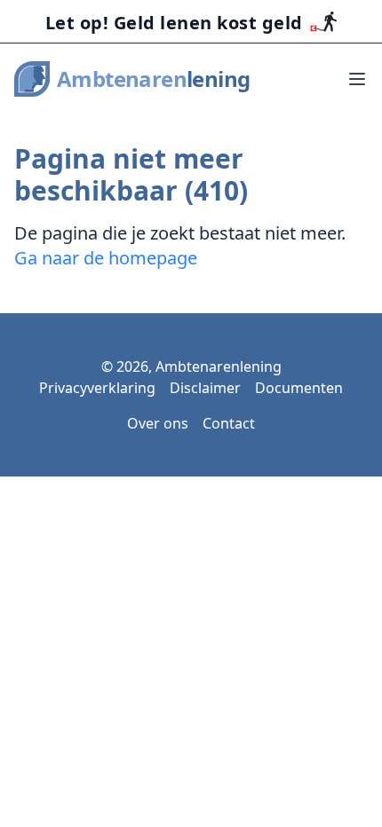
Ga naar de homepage (105, 258)
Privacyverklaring (97, 388)
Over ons (157, 423)
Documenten (299, 388)
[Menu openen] (357, 79)
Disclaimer (205, 388)
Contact (229, 423)
